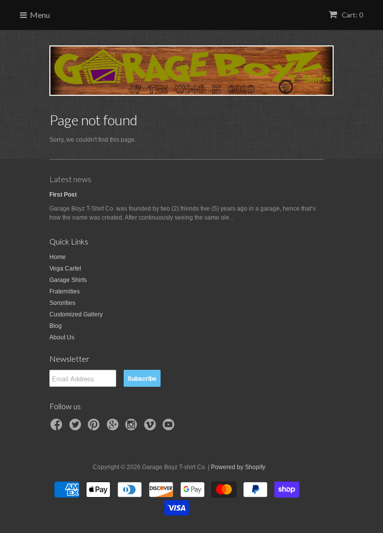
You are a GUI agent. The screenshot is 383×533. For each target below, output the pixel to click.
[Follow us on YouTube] (170, 428)
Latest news (70, 179)
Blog (55, 325)
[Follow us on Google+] (114, 428)
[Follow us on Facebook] (57, 428)
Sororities (62, 302)
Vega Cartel (65, 268)
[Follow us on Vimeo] (151, 428)
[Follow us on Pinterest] (95, 428)
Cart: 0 (351, 14)
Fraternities (64, 291)
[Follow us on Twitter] (76, 428)
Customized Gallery (76, 314)
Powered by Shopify (238, 467)
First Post (63, 194)
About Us (61, 337)
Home (57, 257)
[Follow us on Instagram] (132, 428)
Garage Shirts (68, 279)
